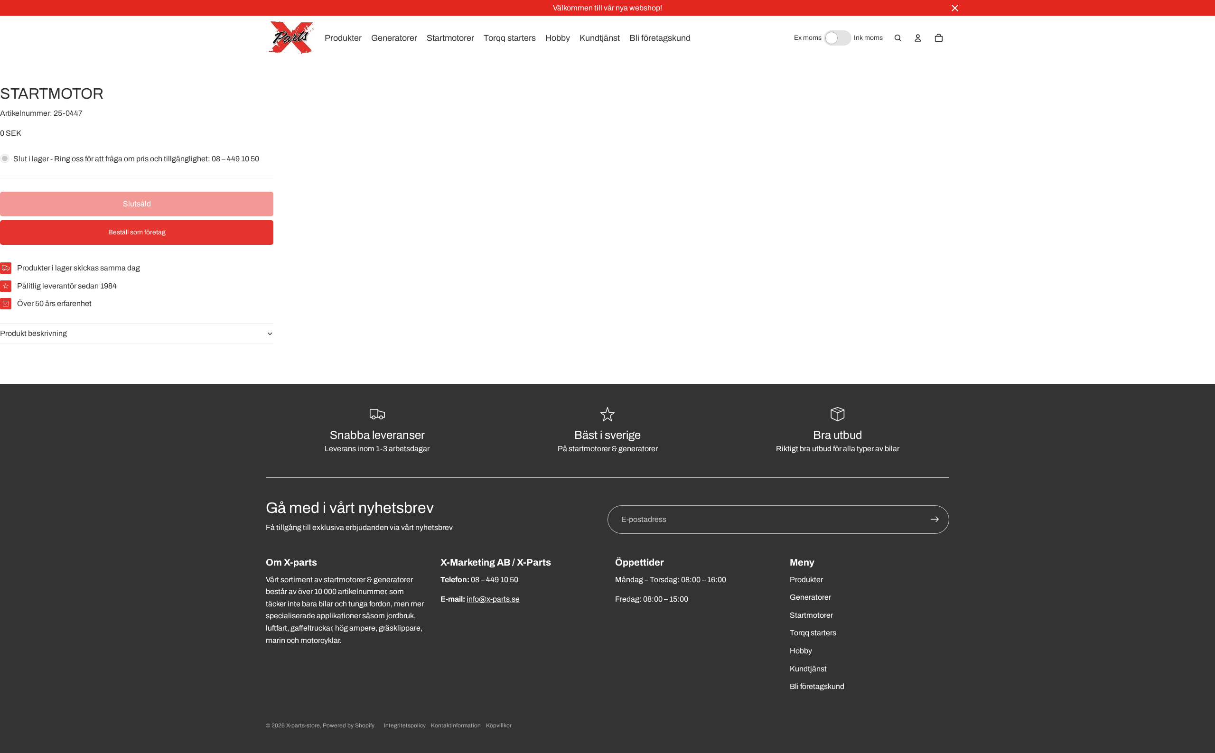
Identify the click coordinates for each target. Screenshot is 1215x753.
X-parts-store (303, 725)
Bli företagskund (817, 686)
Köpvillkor (499, 725)
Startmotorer (811, 615)
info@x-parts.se (493, 599)
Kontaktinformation (456, 725)
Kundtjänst (808, 669)
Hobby (801, 651)
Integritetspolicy (405, 725)
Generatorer (810, 597)
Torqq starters (813, 633)
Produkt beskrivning (33, 333)
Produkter (806, 580)
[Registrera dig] (935, 520)
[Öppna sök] (898, 38)
